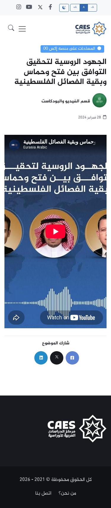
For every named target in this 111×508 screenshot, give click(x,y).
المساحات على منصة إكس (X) (69, 48)
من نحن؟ (67, 493)
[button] (11, 29)
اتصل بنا (43, 493)
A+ (75, 7)
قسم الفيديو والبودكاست (65, 101)
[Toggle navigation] (22, 29)
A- (92, 7)
